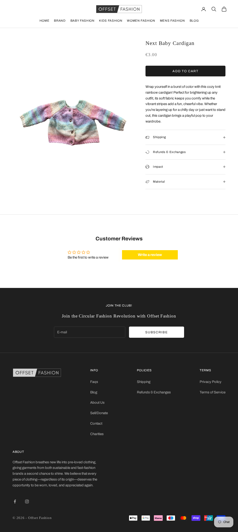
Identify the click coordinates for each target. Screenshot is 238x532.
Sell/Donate (99, 413)
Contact (96, 423)
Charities (97, 434)
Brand (60, 20)
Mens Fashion (172, 20)
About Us (97, 402)
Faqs (94, 382)
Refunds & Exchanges (154, 392)
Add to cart (185, 71)
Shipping (143, 382)
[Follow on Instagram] (27, 501)
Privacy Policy (210, 382)
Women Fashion (141, 20)
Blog (194, 20)
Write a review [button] (150, 255)
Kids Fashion (110, 20)
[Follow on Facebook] (15, 501)
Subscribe (156, 332)
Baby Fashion (82, 20)
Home (45, 20)
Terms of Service (212, 392)
